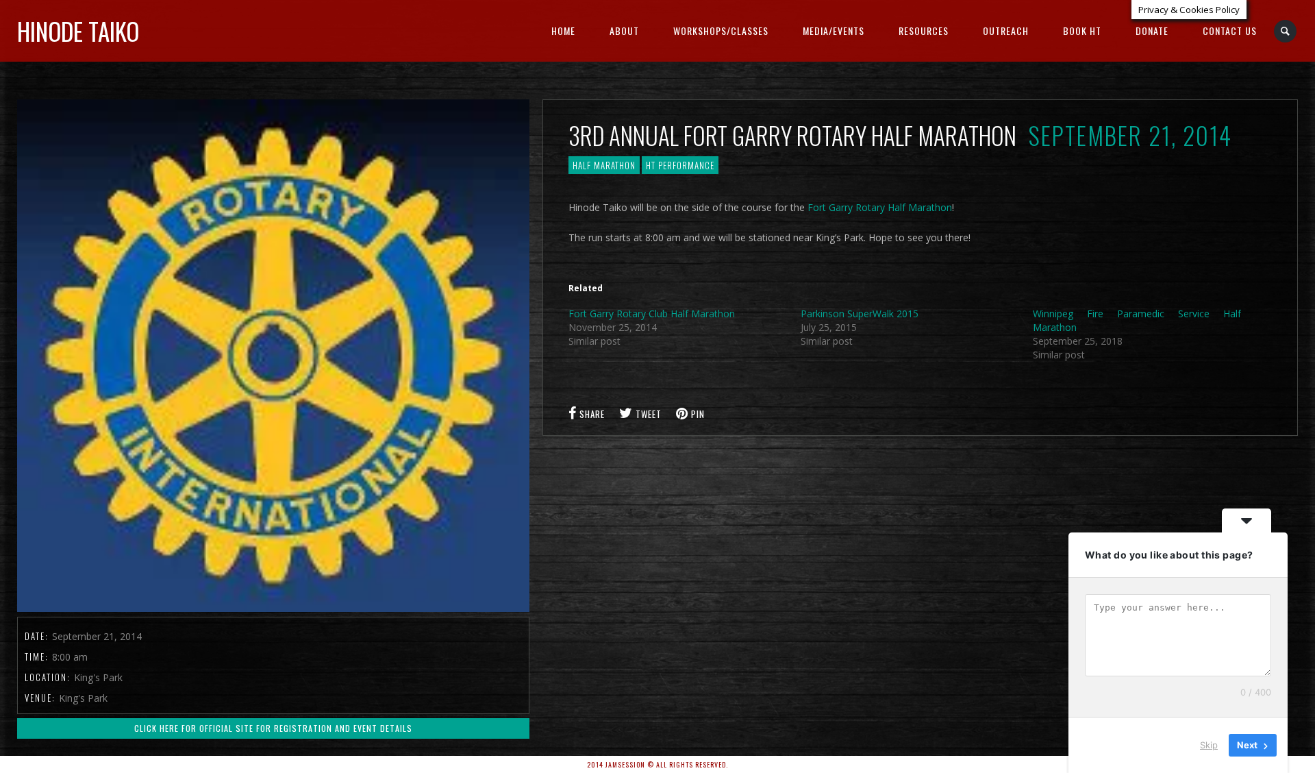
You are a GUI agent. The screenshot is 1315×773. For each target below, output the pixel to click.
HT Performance (680, 165)
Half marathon (604, 165)
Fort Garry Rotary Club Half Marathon (651, 313)
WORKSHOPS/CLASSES (720, 30)
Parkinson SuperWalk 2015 (859, 313)
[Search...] (1286, 31)
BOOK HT (1082, 30)
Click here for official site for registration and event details (273, 728)
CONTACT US (1230, 30)
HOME (563, 30)
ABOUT (624, 30)
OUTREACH (1006, 30)
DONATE (1152, 30)
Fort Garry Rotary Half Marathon (879, 207)
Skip (1209, 744)
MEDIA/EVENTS (833, 30)
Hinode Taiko (78, 31)
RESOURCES (924, 30)
